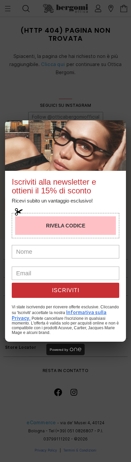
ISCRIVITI (65, 290)
